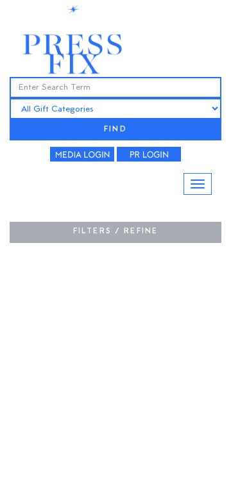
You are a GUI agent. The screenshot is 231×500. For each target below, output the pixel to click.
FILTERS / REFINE (115, 232)
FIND (115, 130)
